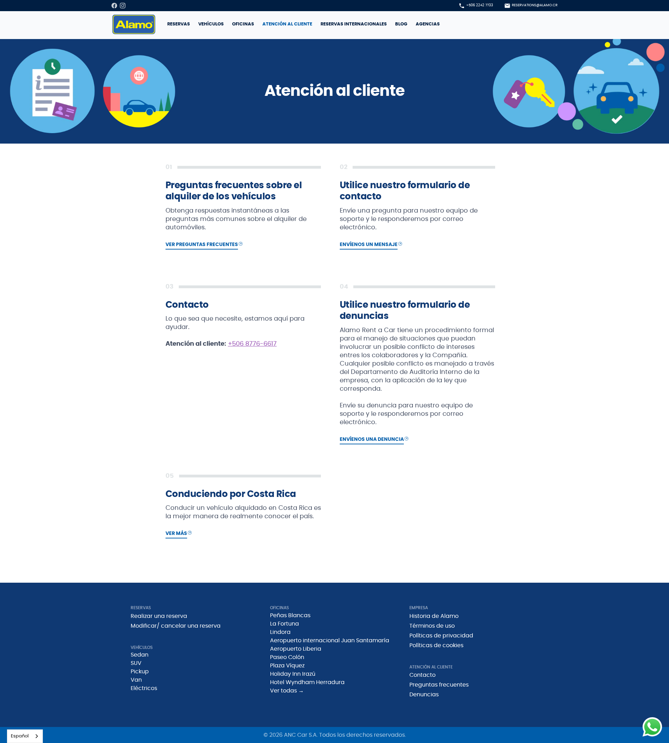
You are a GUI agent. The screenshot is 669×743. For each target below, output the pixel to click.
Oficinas (243, 24)
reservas (178, 24)
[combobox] (25, 736)
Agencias (428, 24)
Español (20, 736)
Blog (401, 24)
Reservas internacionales (354, 24)
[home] (134, 24)
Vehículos (211, 24)
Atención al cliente (287, 24)
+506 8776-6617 (252, 344)
